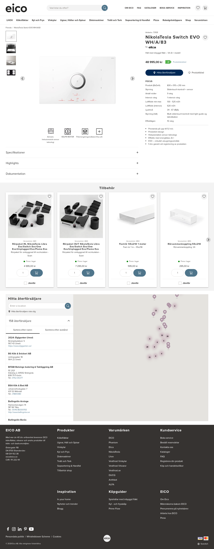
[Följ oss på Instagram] (14, 529)
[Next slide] (132, 78)
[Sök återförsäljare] (68, 306)
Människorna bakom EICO (173, 504)
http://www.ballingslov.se (19, 412)
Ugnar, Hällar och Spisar (73, 20)
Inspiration (184, 7)
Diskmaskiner (96, 20)
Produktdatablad (179, 62)
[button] (11, 36)
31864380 (16, 393)
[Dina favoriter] (198, 8)
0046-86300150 (19, 409)
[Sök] (105, 8)
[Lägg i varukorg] (36, 273)
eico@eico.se (11, 456)
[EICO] (107, 538)
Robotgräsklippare (172, 20)
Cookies (57, 536)
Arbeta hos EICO (168, 513)
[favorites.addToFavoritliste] (205, 38)
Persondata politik (15, 536)
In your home (64, 499)
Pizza (156, 20)
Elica (111, 447)
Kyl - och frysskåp (117, 504)
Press (163, 518)
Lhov (111, 456)
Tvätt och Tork (114, 20)
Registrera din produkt (171, 461)
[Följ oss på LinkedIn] (19, 529)
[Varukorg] (205, 8)
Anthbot (113, 479)
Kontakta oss (166, 447)
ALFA (111, 484)
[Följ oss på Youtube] (31, 529)
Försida (9, 27)
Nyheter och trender (67, 504)
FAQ (139, 7)
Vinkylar (52, 20)
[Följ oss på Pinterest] (25, 529)
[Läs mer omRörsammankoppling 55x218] (184, 239)
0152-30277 (17, 377)
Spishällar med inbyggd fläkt (123, 499)
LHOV (10, 20)
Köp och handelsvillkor (171, 465)
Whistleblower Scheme (38, 536)
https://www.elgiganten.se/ (20, 346)
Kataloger (150, 7)
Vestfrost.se (115, 470)
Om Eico (129, 7)
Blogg (60, 508)
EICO (111, 438)
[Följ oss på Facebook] (8, 529)
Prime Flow (114, 508)
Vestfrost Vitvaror (117, 465)
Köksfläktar (22, 20)
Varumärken (200, 20)
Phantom (113, 442)
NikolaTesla (114, 451)
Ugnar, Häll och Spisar (68, 442)
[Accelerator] (18, 7)
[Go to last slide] (22, 78)
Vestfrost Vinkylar (118, 461)
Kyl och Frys (38, 20)
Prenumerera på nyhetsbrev (174, 508)
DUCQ (112, 475)
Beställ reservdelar (169, 442)
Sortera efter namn (22, 329)
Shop (188, 20)
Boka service (167, 7)
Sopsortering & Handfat (137, 20)
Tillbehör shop (64, 470)
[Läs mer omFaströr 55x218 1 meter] (133, 239)
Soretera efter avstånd (56, 329)
